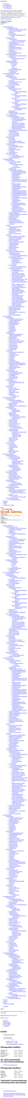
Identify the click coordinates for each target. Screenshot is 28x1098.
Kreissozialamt (16, 269)
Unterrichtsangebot (14, 355)
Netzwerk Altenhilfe (14, 247)
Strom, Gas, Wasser (14, 134)
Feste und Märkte (16, 483)
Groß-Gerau (15, 102)
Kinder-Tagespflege (14, 213)
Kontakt (5, 1020)
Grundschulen (12, 218)
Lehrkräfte (11, 357)
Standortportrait (13, 473)
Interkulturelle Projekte (14, 257)
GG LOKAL (11, 441)
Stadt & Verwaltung (8, 26)
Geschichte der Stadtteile (15, 31)
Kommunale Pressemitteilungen (17, 35)
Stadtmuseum (9, 317)
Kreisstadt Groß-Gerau (12, 28)
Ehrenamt (14, 264)
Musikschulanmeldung (15, 367)
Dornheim (14, 98)
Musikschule (9, 350)
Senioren (8, 235)
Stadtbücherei (9, 332)
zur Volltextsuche (7, 8)
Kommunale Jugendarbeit (15, 226)
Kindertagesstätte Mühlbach (19, 186)
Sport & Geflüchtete (17, 262)
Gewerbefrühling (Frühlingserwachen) (14, 414)
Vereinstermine (13, 446)
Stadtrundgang (13, 381)
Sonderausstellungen (14, 323)
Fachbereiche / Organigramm (16, 42)
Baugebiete (12, 87)
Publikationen (12, 330)
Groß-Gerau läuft (13, 419)
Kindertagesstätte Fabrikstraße (16, 177)
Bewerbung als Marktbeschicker (16, 410)
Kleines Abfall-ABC (16, 128)
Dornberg (14, 94)
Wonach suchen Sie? (6, 515)
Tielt (13, 66)
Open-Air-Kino (12, 440)
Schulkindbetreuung (14, 219)
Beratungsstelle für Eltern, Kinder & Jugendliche (18, 285)
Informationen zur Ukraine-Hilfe (17, 312)
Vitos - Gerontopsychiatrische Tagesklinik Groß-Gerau (19, 301)
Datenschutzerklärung (6, 18)
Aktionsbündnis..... (16, 259)
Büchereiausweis (13, 346)
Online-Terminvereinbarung (19, 40)
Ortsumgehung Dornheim (15, 141)
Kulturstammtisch (13, 377)
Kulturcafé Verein (13, 371)
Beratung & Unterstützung (15, 237)
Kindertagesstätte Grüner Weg (19, 179)
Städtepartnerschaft (11, 61)
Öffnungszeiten (13, 39)
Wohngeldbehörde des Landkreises (17, 271)
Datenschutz (6, 1022)
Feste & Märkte (10, 407)
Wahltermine (12, 57)
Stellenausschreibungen (15, 47)
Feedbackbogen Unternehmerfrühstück (17, 463)
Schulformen (12, 232)
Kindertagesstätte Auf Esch (19, 173)
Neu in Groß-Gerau (11, 153)
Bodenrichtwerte (13, 112)
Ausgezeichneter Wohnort (15, 477)
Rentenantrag (12, 248)
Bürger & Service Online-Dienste (11, 73)
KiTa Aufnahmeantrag (17, 164)
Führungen (12, 326)
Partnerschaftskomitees (15, 69)
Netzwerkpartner (13, 465)
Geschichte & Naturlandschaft (16, 382)
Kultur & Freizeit (7, 316)
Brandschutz (12, 33)
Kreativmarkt (12, 412)
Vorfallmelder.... (16, 261)
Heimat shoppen (13, 495)
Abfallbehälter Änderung (18, 117)
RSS (13, 36)
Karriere (5, 501)
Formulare (11, 80)
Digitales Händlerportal (12, 498)
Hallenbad (11, 450)
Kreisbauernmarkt (13, 429)
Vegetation (12, 150)
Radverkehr (12, 138)
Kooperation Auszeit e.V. (15, 230)
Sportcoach (12, 313)
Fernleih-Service (13, 345)
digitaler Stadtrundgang (18, 156)
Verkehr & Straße (10, 137)
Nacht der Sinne (13, 421)
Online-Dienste (10, 75)
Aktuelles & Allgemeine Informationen (15, 162)
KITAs (16, 166)
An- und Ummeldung (14, 84)
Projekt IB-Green (13, 145)
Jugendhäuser (12, 228)
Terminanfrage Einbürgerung (19, 266)
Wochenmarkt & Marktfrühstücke (17, 490)
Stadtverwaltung (10, 37)
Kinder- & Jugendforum (15, 233)
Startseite (5, 1006)
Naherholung (9, 386)
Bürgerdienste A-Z (10, 76)
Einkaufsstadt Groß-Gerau (12, 487)
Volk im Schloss (13, 422)
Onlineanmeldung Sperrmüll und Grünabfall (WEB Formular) (19, 120)
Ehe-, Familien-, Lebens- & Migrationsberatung (18, 277)
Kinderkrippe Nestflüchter (18, 203)
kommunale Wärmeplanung (16, 146)
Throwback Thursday (8, 505)
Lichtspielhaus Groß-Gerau (16, 372)
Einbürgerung (12, 265)
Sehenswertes (9, 379)
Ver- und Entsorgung (11, 115)
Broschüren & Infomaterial (15, 484)
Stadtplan (11, 32)
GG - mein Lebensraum (15, 315)
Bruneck (14, 65)
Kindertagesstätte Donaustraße (16, 175)
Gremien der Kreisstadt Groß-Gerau (18, 55)
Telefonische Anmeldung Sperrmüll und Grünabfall (18, 124)
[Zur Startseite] (11, 512)
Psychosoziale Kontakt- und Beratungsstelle (19, 288)
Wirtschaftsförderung (11, 455)
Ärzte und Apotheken (14, 157)
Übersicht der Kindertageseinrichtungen (15, 169)
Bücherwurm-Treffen (14, 339)
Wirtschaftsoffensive (14, 457)
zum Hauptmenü (7, 5)
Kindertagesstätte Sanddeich (19, 190)
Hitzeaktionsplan (13, 152)
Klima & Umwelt (10, 144)
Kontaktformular (13, 83)
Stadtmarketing (10, 480)
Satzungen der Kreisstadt (15, 48)
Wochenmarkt (12, 408)
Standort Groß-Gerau (11, 472)
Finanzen (11, 50)
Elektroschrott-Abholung (18, 126)
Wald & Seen (12, 390)
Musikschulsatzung (14, 361)
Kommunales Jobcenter (18, 273)
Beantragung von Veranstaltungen (17, 406)
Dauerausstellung (13, 321)
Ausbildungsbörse (13, 466)
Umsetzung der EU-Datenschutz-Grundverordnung (17, 365)
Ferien (5, 503)
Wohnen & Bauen (10, 86)
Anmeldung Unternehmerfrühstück (17, 460)
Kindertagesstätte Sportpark (19, 192)
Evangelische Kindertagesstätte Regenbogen (16, 200)
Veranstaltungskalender (15, 400)
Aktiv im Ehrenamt (13, 240)
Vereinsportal (12, 444)
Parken (11, 494)
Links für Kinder (13, 343)
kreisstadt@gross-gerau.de (14, 1044)
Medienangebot (13, 337)
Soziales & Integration (11, 250)
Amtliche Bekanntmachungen (16, 44)
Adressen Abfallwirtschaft (18, 127)
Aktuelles (11, 359)
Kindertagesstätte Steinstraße (19, 195)
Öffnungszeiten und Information (17, 236)
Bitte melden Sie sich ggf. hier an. (9, 1015)
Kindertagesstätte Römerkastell (16, 188)
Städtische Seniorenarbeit (18, 275)
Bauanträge (12, 111)
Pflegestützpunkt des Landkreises (17, 293)
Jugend (8, 225)
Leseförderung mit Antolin (15, 342)
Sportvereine (12, 452)
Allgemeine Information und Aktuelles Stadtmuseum (16, 319)
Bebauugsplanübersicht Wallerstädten (21, 108)
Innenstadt (12, 488)
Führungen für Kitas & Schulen (16, 341)
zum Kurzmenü (7, 6)
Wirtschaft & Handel (8, 454)
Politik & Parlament (11, 54)
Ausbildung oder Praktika (15, 221)
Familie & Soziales (8, 159)
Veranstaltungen (13, 71)
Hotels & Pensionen (14, 479)
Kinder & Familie (10, 160)
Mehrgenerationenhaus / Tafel (19, 279)
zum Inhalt (6, 3)
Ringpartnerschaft (13, 62)
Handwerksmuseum (14, 374)
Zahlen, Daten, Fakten (14, 476)
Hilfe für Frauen (13, 310)
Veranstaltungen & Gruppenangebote (14, 243)
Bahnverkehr (12, 139)
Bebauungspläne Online (15, 88)
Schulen (5, 502)
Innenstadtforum (13, 485)
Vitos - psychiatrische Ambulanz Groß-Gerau (17, 299)
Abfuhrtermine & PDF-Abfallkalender (18, 130)
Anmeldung (12, 356)
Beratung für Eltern (14, 217)
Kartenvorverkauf (13, 403)
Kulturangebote (10, 370)
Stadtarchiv (12, 331)
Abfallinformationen (14, 116)
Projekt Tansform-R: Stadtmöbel (17, 113)
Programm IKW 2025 (17, 428)
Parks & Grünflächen (14, 389)
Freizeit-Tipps (12, 388)
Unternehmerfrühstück (14, 458)
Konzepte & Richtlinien (15, 149)
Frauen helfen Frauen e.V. (18, 280)
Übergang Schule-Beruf (15, 229)
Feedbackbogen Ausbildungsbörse (16, 468)
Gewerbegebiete (13, 474)
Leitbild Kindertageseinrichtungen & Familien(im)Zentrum (18, 215)
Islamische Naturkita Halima (19, 211)
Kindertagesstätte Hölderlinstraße (16, 184)
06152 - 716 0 (12, 1041)
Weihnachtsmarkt (13, 430)
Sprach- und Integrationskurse (16, 306)
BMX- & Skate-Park (14, 451)
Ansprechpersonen (14, 43)
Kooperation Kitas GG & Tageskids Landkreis (18, 209)
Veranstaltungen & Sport (9, 397)
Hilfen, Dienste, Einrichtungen (16, 241)
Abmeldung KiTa (16, 167)
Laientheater (12, 375)
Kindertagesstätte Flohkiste (19, 204)
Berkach (14, 90)
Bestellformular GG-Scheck (19, 492)
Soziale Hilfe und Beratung (16, 268)
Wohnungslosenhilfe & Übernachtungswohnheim (18, 290)
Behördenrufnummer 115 (15, 82)
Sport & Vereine (10, 443)
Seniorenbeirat (12, 246)
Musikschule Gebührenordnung (17, 363)
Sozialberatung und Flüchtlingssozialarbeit (15, 253)
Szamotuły (14, 68)
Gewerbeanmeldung (14, 470)
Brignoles (14, 64)
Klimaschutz (12, 148)
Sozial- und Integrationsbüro (16, 251)
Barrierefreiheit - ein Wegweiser (17, 142)
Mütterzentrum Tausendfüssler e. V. (17, 206)
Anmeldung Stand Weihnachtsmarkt (16, 435)
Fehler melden (7, 1024)
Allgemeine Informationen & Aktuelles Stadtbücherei (16, 334)
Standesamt (12, 46)
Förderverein (12, 328)
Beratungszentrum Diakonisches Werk (17, 304)
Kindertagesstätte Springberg (19, 193)
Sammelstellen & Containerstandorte (14, 132)
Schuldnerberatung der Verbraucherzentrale (17, 296)
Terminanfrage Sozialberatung (19, 255)
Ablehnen (9, 21)
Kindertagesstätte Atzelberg (19, 171)
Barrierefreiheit (7, 1023)
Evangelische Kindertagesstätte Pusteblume (19, 197)
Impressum (6, 1026)
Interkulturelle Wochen (17, 258)
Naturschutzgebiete (14, 392)
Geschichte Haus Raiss (15, 239)
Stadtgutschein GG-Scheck (16, 491)
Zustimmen (3, 21)
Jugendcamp (12, 72)
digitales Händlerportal (15, 499)
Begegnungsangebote (14, 309)
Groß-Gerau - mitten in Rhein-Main (17, 29)
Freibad (11, 448)
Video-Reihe (12, 327)
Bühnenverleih (12, 404)
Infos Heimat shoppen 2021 (19, 497)
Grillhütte (11, 393)
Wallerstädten (15, 106)
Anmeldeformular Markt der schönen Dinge (19, 417)
